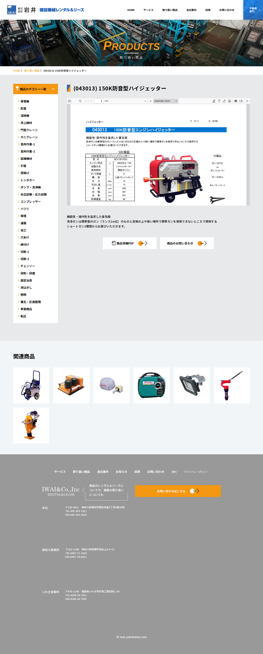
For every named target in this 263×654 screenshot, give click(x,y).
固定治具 (26, 280)
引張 (23, 166)
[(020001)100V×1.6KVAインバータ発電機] (152, 385)
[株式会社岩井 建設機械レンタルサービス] (45, 9)
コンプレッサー (31, 201)
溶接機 (25, 115)
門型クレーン (29, 130)
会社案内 (191, 10)
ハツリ (25, 208)
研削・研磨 (28, 273)
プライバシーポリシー (196, 471)
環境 (23, 216)
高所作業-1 (28, 144)
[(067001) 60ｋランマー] (31, 426)
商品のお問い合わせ (180, 243)
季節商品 (26, 309)
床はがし (26, 287)
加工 (23, 230)
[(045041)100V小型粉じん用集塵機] (112, 385)
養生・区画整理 (31, 302)
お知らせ (121, 471)
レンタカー (28, 180)
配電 (23, 108)
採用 (207, 10)
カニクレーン (29, 137)
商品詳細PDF (125, 243)
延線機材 (26, 158)
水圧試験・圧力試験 (34, 194)
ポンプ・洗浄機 (31, 187)
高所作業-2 (28, 151)
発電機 (25, 101)
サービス (148, 10)
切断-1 (25, 251)
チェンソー (28, 266)
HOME (131, 10)
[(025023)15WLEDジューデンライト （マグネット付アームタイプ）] (192, 385)
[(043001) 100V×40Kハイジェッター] (31, 385)
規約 (174, 471)
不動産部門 (253, 9)
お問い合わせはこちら (171, 491)
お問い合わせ (226, 10)
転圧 (23, 316)
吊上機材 (26, 123)
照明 (23, 294)
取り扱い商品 (169, 10)
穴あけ (25, 237)
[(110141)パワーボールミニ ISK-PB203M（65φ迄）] (71, 385)
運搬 (23, 223)
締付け (25, 244)
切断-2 (25, 259)
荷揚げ (25, 173)
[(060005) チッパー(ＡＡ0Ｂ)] (232, 385)
